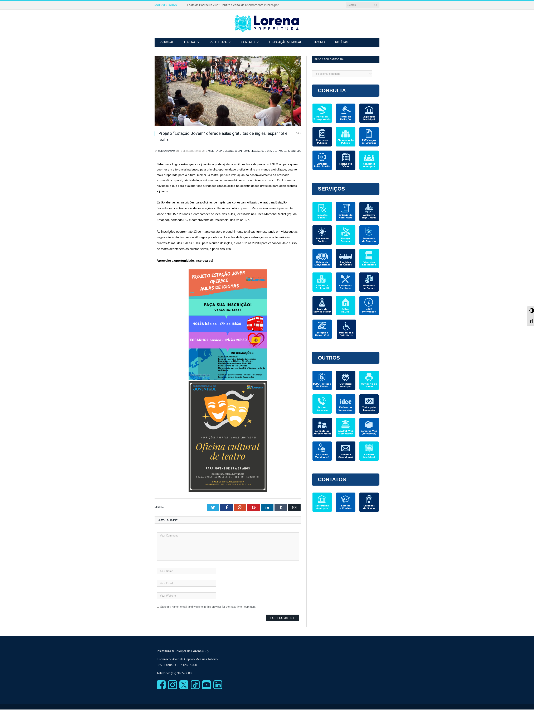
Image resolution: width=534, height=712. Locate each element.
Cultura (266, 151)
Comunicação (166, 151)
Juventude (294, 151)
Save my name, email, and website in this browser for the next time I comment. (208, 606)
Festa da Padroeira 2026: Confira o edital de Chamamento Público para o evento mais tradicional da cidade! (235, 5)
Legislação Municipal (285, 42)
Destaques (279, 151)
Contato (248, 42)
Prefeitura (218, 42)
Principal (167, 42)
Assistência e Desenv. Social (225, 151)
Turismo (318, 42)
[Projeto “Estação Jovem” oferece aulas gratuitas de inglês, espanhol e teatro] (228, 91)
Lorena (189, 42)
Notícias (341, 42)
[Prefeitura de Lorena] (267, 23)
